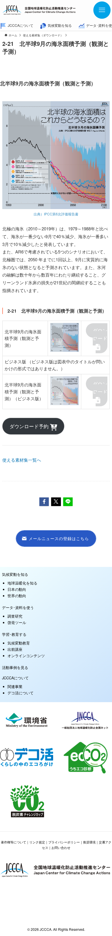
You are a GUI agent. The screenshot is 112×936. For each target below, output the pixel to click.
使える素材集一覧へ (21, 460)
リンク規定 (37, 842)
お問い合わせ (60, 847)
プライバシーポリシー (64, 842)
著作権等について (13, 842)
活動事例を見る (15, 667)
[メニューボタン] (102, 10)
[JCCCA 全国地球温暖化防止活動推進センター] (39, 10)
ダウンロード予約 (29, 426)
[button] (44, 501)
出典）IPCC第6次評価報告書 (56, 213)
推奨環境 (89, 842)
